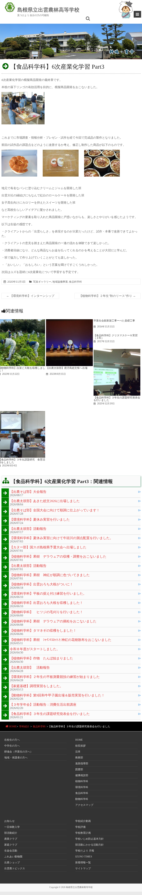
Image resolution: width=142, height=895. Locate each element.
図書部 (79, 769)
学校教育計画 (83, 833)
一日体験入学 (12, 827)
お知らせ (9, 821)
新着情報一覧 (83, 862)
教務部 (79, 757)
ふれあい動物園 (13, 856)
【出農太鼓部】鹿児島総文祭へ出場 (66, 367)
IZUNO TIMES (83, 856)
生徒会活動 (10, 850)
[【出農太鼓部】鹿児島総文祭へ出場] (69, 321)
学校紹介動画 (83, 821)
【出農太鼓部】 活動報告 (30, 667)
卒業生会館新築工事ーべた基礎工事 (114, 320)
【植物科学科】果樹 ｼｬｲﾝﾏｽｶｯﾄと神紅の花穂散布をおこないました (60, 640)
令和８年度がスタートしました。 (35, 649)
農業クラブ (10, 838)
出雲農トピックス (14, 868)
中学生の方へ (12, 745)
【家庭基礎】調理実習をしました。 (36, 686)
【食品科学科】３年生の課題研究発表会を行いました (117, 399)
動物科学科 (81, 799)
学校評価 (80, 827)
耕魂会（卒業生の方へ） (18, 751)
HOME (13, 726)
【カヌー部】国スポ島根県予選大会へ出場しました (48, 547)
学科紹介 (24, 726)
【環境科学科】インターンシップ (30, 295)
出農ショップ (12, 862)
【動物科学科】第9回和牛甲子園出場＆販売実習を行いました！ (57, 695)
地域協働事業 (60, 281)
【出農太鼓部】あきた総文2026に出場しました (45, 501)
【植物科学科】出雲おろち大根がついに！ (41, 584)
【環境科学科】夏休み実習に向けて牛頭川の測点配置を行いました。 (61, 538)
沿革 (77, 751)
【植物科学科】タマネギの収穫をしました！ (43, 630)
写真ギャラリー (42, 281)
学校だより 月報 (84, 850)
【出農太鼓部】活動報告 (28, 529)
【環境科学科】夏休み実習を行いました (40, 519)
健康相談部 (81, 775)
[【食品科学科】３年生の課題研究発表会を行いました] (117, 350)
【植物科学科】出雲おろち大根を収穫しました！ (46, 603)
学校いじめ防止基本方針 (89, 838)
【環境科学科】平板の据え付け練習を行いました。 (48, 593)
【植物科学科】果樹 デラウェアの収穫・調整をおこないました (58, 556)
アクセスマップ (84, 805)
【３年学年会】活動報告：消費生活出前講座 (43, 704)
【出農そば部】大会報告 (28, 492)
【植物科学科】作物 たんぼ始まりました (41, 658)
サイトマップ (83, 868)
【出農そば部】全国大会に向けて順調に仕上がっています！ (55, 510)
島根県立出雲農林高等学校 (48, 9)
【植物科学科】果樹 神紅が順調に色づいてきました (50, 575)
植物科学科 (81, 781)
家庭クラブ (10, 844)
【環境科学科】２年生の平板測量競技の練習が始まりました (55, 677)
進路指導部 (81, 763)
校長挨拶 (80, 745)
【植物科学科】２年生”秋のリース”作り (107, 295)
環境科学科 (81, 787)
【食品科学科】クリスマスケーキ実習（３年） (116, 336)
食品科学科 (75, 281)
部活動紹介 (10, 833)
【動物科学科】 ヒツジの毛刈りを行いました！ (46, 612)
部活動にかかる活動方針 (89, 844)
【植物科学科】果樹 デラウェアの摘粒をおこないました (53, 621)
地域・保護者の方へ (16, 757)
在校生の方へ (12, 739)
